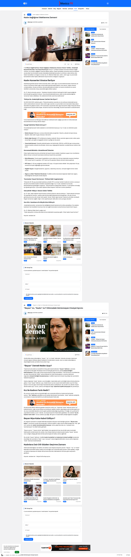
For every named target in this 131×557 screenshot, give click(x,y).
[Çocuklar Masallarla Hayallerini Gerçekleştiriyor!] (96, 62)
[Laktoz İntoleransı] (72, 252)
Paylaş (128, 554)
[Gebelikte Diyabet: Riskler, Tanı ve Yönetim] (52, 234)
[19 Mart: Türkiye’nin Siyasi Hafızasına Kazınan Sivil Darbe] (96, 48)
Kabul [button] (17, 552)
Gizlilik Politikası (7, 552)
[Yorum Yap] (65, 64)
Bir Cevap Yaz (28, 267)
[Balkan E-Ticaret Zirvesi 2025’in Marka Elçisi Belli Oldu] (96, 55)
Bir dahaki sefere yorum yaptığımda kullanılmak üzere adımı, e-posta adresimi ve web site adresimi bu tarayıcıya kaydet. (52, 295)
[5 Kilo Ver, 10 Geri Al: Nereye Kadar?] (72, 475)
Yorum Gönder (28, 298)
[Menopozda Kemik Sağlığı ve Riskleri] (52, 252)
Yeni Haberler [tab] (102, 29)
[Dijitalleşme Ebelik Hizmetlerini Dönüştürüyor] (32, 475)
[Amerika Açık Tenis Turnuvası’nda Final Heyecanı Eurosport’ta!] (72, 493)
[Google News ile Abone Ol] (28, 64)
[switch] (25, 3)
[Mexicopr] (65, 3)
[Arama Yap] (108, 3)
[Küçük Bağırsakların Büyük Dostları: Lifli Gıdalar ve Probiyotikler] (32, 234)
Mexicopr (30, 22)
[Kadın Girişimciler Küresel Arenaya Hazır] (32, 252)
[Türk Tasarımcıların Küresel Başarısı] (96, 41)
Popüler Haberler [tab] (90, 29)
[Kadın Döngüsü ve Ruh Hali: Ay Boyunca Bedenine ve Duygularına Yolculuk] (52, 493)
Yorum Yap (120, 554)
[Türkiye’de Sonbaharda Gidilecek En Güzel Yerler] (96, 34)
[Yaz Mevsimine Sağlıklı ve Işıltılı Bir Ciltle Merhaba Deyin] (72, 234)
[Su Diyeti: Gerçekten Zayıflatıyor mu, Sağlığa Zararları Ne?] (52, 475)
